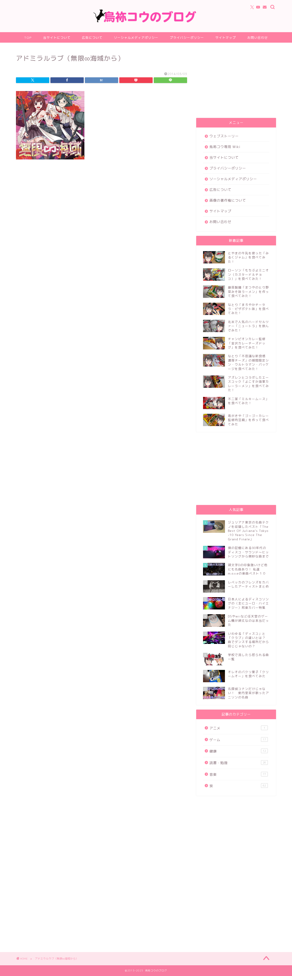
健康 (237, 751)
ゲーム (237, 739)
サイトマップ (225, 38)
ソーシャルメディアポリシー (136, 38)
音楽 (237, 774)
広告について (92, 38)
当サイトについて (56, 38)
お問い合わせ (257, 38)
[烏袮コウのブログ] (146, 22)
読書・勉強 (237, 762)
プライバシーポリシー (187, 38)
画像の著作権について (227, 200)
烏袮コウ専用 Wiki (224, 146)
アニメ (237, 728)
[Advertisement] (236, 81)
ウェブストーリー (224, 136)
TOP (28, 38)
